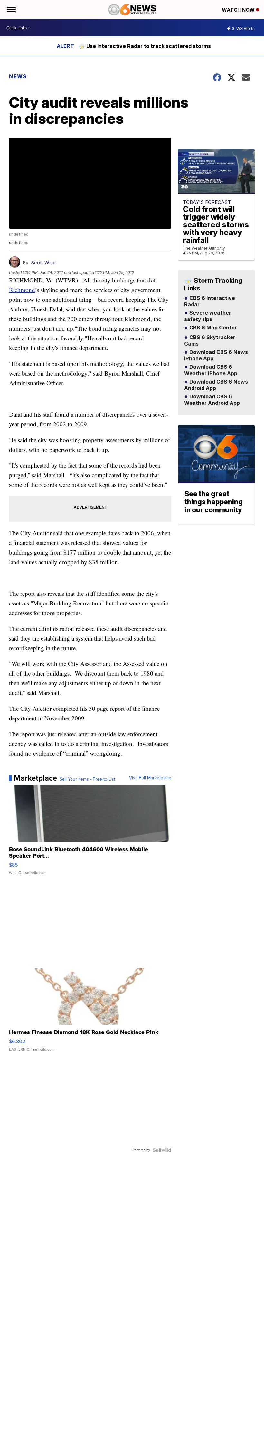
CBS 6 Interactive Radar (209, 301)
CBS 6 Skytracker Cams (209, 341)
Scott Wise (43, 263)
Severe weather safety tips (207, 316)
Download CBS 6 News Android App (216, 385)
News (18, 76)
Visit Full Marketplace (150, 778)
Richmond (22, 290)
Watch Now (239, 10)
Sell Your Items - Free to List (87, 779)
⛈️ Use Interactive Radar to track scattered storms (145, 46)
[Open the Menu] (11, 9)
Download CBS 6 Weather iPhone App (210, 370)
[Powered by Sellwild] (162, 1150)
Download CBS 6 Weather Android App (212, 400)
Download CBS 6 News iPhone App (216, 355)
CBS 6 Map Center (212, 328)
